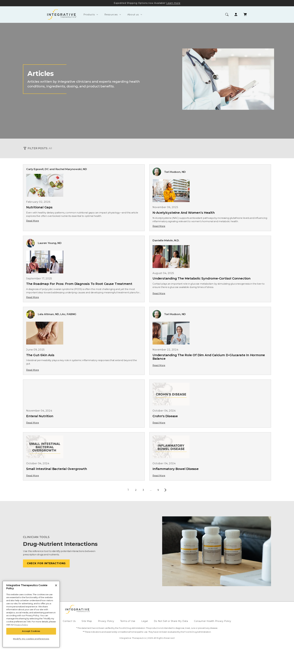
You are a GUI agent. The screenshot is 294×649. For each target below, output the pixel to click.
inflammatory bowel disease (176, 469)
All (50, 148)
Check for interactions (46, 563)
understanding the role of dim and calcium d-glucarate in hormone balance (209, 357)
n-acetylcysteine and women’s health (184, 212)
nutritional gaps (39, 207)
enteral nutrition (39, 416)
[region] (31, 614)
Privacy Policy (106, 621)
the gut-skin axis (40, 355)
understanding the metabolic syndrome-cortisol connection (202, 278)
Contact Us (69, 621)
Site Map (87, 621)
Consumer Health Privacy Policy (212, 621)
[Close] (56, 585)
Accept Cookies (31, 631)
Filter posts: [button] (38, 148)
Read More (32, 220)
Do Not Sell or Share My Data (171, 621)
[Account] (236, 14)
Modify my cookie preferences (31, 639)
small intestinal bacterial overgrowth (56, 469)
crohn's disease (165, 416)
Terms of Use (127, 621)
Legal (144, 621)
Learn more (173, 3)
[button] (90, 14)
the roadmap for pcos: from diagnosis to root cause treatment (79, 284)
